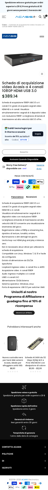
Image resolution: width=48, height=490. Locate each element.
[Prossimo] (44, 197)
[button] (35, 17)
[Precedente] (4, 197)
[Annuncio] (24, 8)
